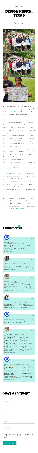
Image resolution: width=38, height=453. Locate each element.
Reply (32, 238)
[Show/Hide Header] (3, 3)
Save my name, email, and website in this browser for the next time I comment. (18, 436)
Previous (16, 23)
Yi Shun (7, 302)
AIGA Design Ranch (11, 111)
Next (23, 23)
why (5, 364)
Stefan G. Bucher (11, 281)
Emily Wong (9, 242)
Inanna (7, 263)
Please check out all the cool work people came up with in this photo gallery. (19, 176)
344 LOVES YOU (21, 209)
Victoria (8, 334)
